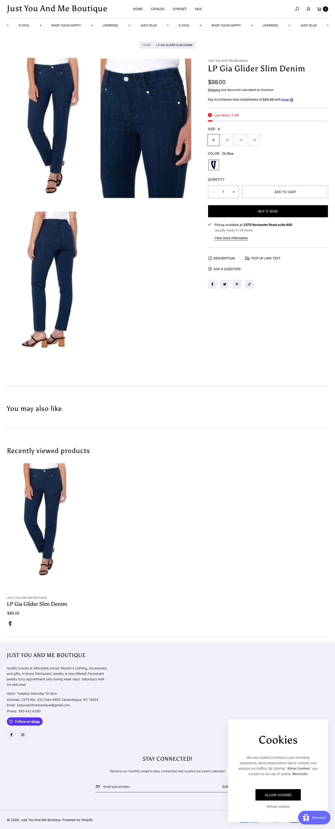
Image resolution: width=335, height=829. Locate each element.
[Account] (308, 9)
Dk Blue (214, 165)
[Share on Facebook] (212, 284)
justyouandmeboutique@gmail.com (43, 705)
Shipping (214, 90)
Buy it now (268, 211)
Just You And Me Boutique (41, 820)
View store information (231, 238)
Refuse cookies (278, 806)
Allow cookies (278, 795)
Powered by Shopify (77, 820)
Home (147, 45)
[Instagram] (22, 734)
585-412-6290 (30, 711)
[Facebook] (11, 734)
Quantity (216, 179)
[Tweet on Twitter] (224, 284)
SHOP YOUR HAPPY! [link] (58, 25)
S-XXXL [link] (175, 25)
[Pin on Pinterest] (237, 284)
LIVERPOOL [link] (102, 25)
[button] (297, 9)
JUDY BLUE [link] (140, 25)
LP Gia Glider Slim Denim (37, 604)
